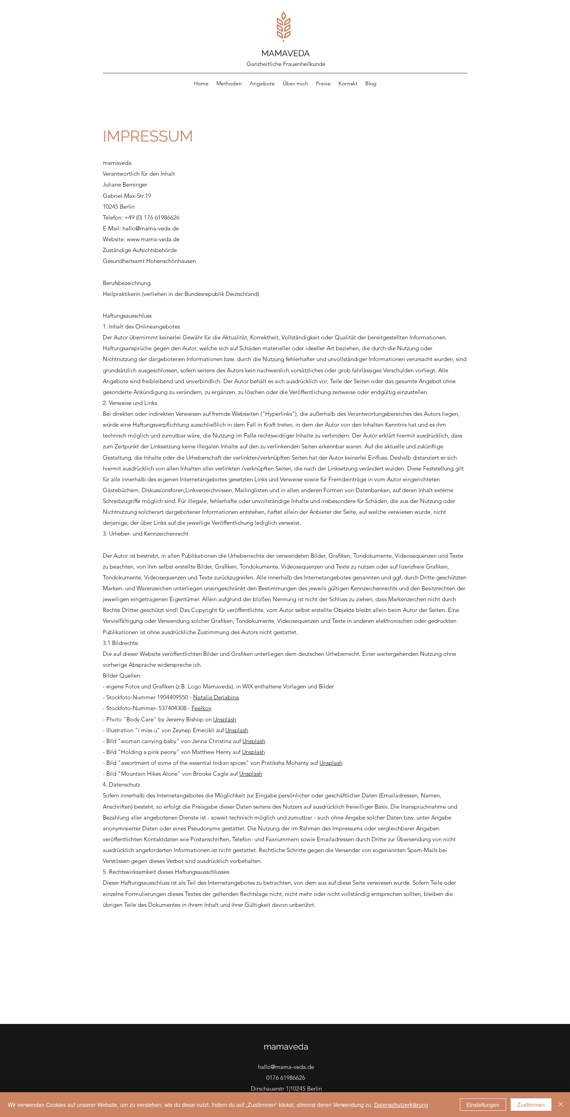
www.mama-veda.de (153, 239)
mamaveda (286, 1046)
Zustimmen (531, 1104)
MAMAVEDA (285, 53)
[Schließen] (560, 1104)
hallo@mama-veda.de (151, 228)
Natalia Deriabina (216, 697)
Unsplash (224, 719)
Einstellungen (482, 1104)
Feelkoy (201, 708)
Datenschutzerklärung (401, 1104)
